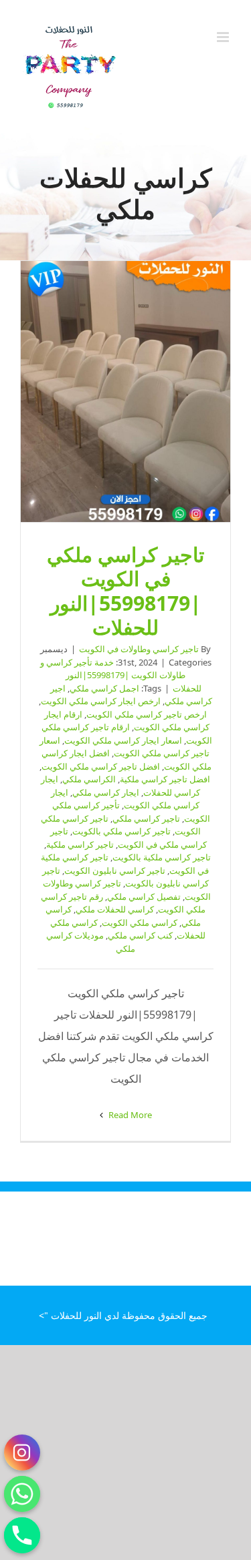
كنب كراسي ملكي (140, 935)
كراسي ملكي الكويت (139, 923)
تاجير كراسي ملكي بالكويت (121, 831)
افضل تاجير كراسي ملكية (165, 779)
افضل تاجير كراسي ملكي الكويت (100, 766)
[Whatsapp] (22, 1494)
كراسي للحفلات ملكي (115, 909)
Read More (129, 1115)
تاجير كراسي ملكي (146, 818)
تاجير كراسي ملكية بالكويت (161, 857)
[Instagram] (22, 1453)
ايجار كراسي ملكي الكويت (125, 799)
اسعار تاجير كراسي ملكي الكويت (124, 747)
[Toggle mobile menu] (224, 37)
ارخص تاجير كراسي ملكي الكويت (146, 714)
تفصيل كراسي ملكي (144, 896)
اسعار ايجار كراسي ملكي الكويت (123, 740)
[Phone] (22, 1535)
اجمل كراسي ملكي (104, 688)
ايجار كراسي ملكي (105, 792)
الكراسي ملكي (89, 779)
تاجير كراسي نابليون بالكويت (125, 877)
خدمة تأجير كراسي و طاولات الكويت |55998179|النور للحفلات (120, 675)
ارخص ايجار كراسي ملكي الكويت (101, 701)
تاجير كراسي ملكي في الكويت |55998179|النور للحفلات (126, 392)
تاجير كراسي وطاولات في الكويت (139, 649)
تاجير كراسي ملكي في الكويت (128, 837)
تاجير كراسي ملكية (80, 844)
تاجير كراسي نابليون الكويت (114, 870)
